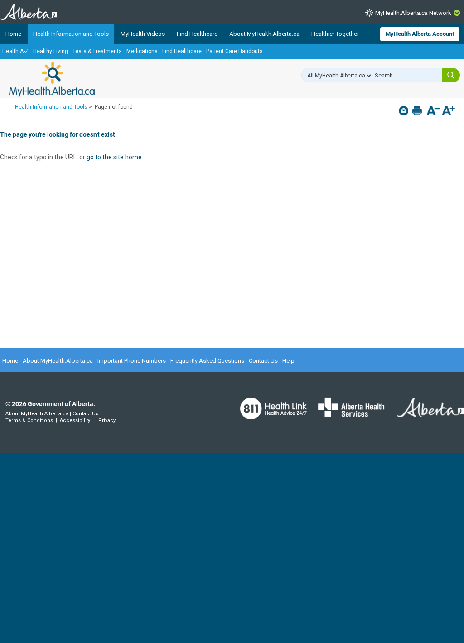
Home (13, 33)
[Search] (451, 75)
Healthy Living (50, 51)
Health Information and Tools (71, 33)
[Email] (404, 110)
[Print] (418, 110)
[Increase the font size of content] (448, 111)
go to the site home (114, 157)
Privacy (107, 420)
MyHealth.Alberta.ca (52, 79)
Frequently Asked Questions (207, 360)
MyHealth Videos (143, 33)
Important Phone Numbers (131, 360)
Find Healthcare (197, 33)
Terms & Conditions (29, 420)
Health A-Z (15, 51)
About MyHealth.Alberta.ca (264, 33)
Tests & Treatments (97, 51)
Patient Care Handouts (234, 51)
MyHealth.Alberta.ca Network (413, 13)
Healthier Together (335, 33)
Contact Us (263, 360)
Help (288, 360)
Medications (142, 51)
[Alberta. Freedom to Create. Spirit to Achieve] (425, 413)
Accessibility (75, 420)
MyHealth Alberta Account (420, 33)
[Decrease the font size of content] (433, 111)
